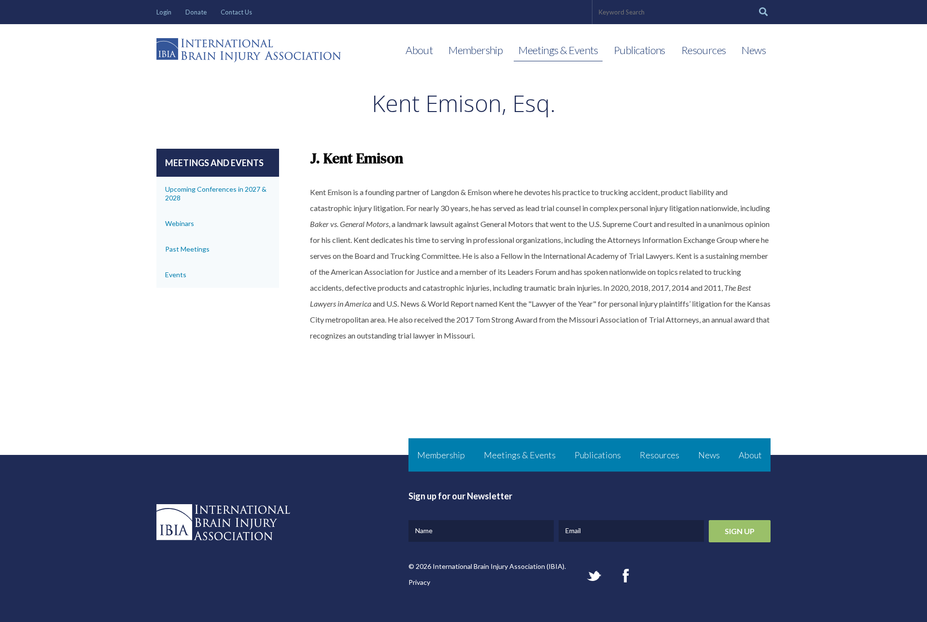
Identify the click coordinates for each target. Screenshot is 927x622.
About (419, 50)
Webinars (179, 223)
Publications (639, 50)
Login (163, 12)
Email (573, 530)
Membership (476, 50)
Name (424, 530)
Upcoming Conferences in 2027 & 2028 (216, 193)
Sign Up (740, 531)
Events (175, 274)
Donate (196, 12)
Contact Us (236, 12)
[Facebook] (625, 575)
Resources (703, 50)
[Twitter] (594, 576)
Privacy (419, 582)
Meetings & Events (558, 50)
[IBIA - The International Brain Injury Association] (248, 52)
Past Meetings (187, 249)
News (754, 50)
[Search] (763, 12)
